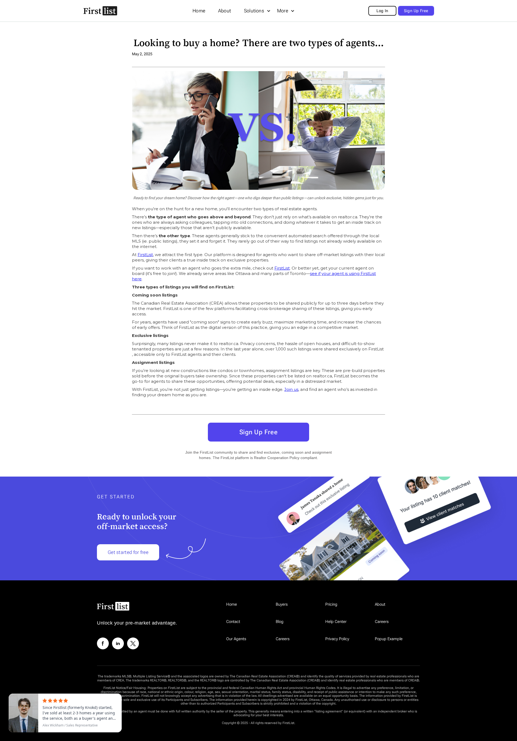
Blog (280, 621)
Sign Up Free (258, 432)
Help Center (336, 621)
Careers (382, 621)
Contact (233, 621)
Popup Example (389, 638)
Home (199, 10)
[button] (199, 11)
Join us (291, 389)
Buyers (282, 604)
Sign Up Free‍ (416, 10)
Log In (382, 10)
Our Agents (236, 638)
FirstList (145, 254)
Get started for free (128, 552)
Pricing (331, 604)
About (224, 10)
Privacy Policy (337, 638)
